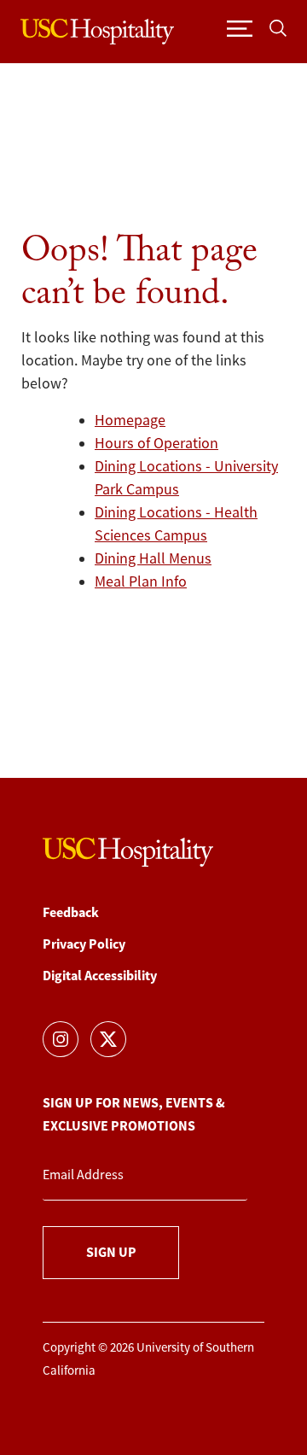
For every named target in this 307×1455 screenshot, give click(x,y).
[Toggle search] (278, 27)
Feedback (71, 912)
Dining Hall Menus (153, 558)
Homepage (130, 420)
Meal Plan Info (141, 581)
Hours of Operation (156, 443)
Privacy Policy (84, 944)
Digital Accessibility (100, 976)
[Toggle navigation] (239, 27)
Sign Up (111, 1252)
